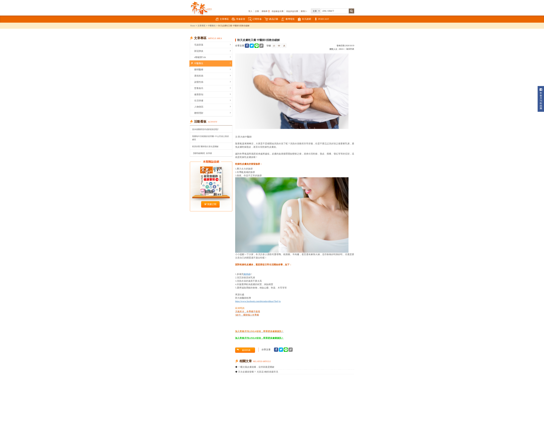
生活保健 (198, 100)
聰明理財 (198, 113)
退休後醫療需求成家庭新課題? (205, 129)
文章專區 (224, 19)
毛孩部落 (198, 45)
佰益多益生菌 (292, 11)
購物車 (266, 11)
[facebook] (247, 46)
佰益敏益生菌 (277, 11)
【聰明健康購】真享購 (202, 153)
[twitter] (252, 46)
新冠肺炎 (198, 51)
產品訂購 (273, 19)
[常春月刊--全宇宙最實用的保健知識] (201, 8)
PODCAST (323, 19)
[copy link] (261, 46)
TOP (535, 419)
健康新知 (198, 94)
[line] (256, 46)
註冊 (257, 11)
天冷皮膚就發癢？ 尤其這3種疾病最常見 (258, 372)
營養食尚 (198, 88)
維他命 (247, 274)
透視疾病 (198, 76)
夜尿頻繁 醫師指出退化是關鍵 (205, 146)
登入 (250, 11)
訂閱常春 (257, 19)
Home (192, 25)
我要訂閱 (211, 204)
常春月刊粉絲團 (541, 101)
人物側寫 (198, 107)
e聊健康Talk (200, 57)
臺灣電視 (290, 19)
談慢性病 (198, 82)
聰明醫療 (198, 69)
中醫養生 (212, 25)
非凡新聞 (306, 19)
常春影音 (240, 19)
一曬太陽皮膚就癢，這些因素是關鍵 (256, 367)
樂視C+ (304, 11)
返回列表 (350, 49)
